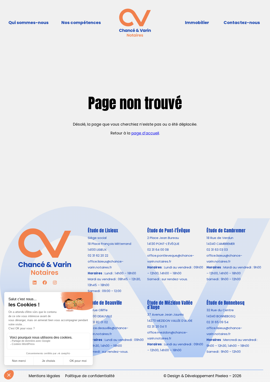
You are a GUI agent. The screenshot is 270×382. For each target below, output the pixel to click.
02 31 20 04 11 (157, 326)
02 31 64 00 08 (158, 249)
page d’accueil (145, 133)
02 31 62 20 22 (98, 255)
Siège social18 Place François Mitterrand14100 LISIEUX (109, 244)
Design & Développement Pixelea (197, 375)
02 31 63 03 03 (217, 249)
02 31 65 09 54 (217, 322)
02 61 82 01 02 (98, 322)
